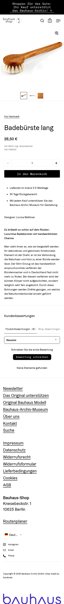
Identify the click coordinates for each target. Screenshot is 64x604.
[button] (56, 163)
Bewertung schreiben (32, 357)
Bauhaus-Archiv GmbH (33, 573)
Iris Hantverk (11, 116)
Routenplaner (15, 521)
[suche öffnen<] (42, 20)
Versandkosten (26, 146)
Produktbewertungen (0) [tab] (20, 329)
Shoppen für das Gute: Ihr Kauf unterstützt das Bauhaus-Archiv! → (32, 7)
